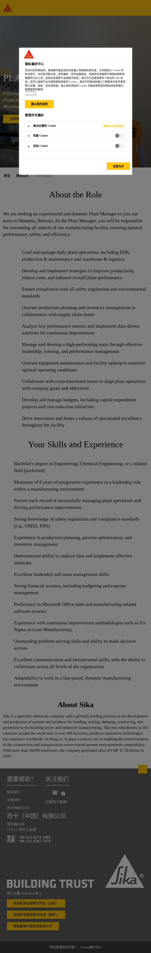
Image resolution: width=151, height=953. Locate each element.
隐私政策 (30, 93)
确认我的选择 (39, 104)
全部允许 (118, 166)
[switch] (119, 135)
